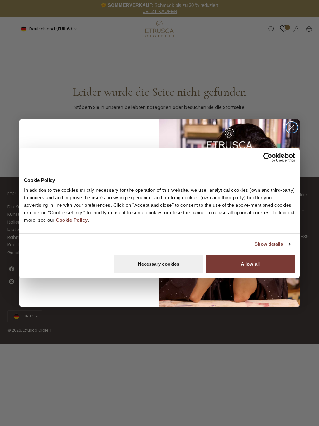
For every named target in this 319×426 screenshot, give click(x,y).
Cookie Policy (72, 219)
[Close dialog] (291, 127)
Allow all (250, 263)
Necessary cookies (158, 263)
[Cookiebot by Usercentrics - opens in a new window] (267, 157)
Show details (269, 244)
